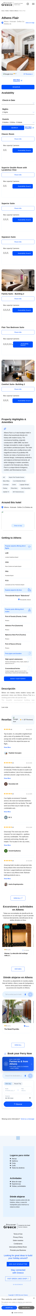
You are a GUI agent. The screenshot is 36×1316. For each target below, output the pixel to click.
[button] (18, 1313)
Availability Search (24, 150)
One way (8, 1083)
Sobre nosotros (18, 1240)
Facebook (9, 1289)
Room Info (18, 139)
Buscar (19, 1104)
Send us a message (27, 1119)
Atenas (14, 1158)
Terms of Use (18, 1234)
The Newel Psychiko (11, 1029)
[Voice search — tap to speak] (25, 994)
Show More (7, 747)
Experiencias (16, 1184)
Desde (6, 1088)
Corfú (14, 1165)
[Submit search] (30, 994)
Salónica (15, 1161)
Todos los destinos (18, 1168)
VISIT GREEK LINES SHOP (17, 1279)
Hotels (7, 10)
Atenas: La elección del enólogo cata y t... (16, 954)
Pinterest (23, 1289)
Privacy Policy (18, 1237)
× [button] (34, 1298)
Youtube (20, 1289)
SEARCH (14, 128)
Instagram (12, 1289)
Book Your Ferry (18, 679)
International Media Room (18, 1247)
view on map (30, 23)
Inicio (3, 10)
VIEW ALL (17, 898)
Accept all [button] (9, 1307)
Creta (14, 1163)
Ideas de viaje (16, 1181)
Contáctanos (18, 1244)
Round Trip (17, 1083)
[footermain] (18, 1138)
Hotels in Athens (14, 10)
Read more (4, 1304)
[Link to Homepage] (7, 4)
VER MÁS (18, 969)
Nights (5, 109)
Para (22, 1088)
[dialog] (18, 1306)
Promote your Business (18, 1250)
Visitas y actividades (19, 1186)
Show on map (18, 525)
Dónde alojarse (17, 1196)
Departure (7, 1096)
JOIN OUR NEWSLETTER (18, 1264)
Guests (5, 119)
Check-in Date (8, 100)
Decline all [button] (26, 1307)
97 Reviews (28, 74)
